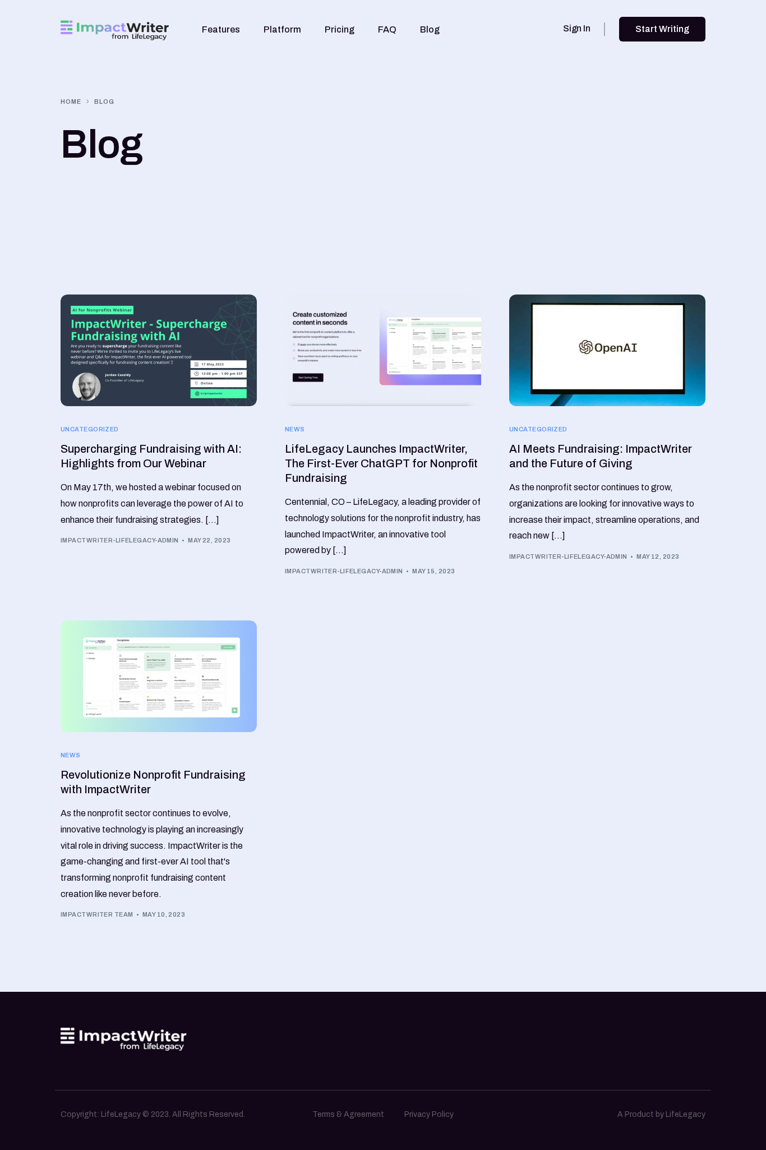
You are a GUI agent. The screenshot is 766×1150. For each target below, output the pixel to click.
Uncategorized (90, 429)
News (295, 429)
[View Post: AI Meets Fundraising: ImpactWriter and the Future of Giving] (607, 351)
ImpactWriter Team (97, 914)
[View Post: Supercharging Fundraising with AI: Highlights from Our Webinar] (159, 351)
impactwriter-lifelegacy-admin (120, 540)
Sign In (576, 28)
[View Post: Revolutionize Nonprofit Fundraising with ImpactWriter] (159, 676)
